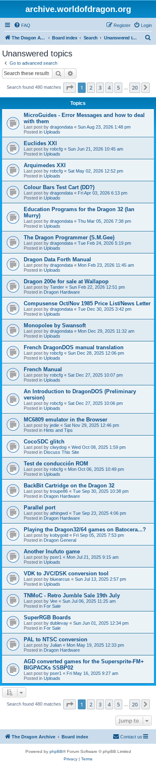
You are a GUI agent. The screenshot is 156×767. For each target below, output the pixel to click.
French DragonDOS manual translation (74, 347)
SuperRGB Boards (47, 617)
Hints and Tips (58, 430)
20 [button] (135, 87)
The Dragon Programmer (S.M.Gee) (69, 237)
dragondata (61, 126)
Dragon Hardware (62, 292)
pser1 (56, 557)
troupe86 (59, 491)
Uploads (52, 131)
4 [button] (109, 87)
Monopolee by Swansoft (55, 325)
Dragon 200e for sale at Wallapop (66, 281)
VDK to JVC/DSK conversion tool (66, 573)
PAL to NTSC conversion (55, 639)
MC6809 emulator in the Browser (65, 419)
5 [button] (118, 87)
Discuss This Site (61, 452)
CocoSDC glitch (44, 441)
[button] (69, 88)
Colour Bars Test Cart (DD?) (59, 187)
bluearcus (60, 579)
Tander (57, 287)
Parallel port (39, 507)
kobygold (59, 535)
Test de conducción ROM (56, 463)
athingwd (59, 513)
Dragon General (60, 540)
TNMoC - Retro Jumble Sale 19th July (72, 595)
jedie (54, 425)
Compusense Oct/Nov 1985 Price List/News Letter (87, 303)
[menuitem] (22, 25)
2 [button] (90, 87)
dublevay (59, 623)
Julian (56, 645)
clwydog (58, 447)
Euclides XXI (40, 143)
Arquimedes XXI (45, 165)
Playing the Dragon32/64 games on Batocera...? (85, 529)
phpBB (56, 751)
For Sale (52, 606)
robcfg (56, 148)
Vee (53, 601)
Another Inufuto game (52, 551)
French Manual (43, 369)
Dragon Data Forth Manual (57, 259)
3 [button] (100, 87)
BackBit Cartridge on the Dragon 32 (69, 485)
